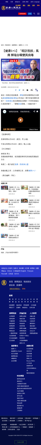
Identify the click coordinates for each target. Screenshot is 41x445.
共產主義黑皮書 (21, 400)
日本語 (10, 274)
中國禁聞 (12, 321)
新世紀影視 (11, 429)
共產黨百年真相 (21, 383)
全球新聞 (12, 316)
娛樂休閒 (30, 346)
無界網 (4, 429)
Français (30, 271)
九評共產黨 (20, 391)
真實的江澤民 (21, 393)
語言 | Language (35, 2)
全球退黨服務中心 (15, 427)
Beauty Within (31, 361)
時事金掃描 (23, 321)
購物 (23, 289)
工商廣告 (19, 410)
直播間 (19, 285)
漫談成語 (32, 326)
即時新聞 (26, 305)
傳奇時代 (19, 381)
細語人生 (22, 343)
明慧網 (25, 427)
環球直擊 (12, 318)
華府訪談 (12, 331)
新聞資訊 (18, 282)
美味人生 (29, 358)
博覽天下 (11, 307)
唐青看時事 (23, 333)
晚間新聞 (12, 323)
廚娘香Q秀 (30, 365)
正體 (23, 2)
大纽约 (10, 268)
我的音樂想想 (31, 373)
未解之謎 (32, 316)
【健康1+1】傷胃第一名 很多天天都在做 (14, 202)
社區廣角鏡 (12, 335)
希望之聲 (4, 427)
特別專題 (20, 376)
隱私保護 (28, 418)
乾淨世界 (30, 424)
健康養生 (14, 45)
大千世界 (29, 363)
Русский (4, 274)
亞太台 (9, 271)
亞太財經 (12, 340)
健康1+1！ (32, 171)
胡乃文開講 (14, 353)
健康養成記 (14, 356)
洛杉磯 (21, 268)
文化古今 (32, 331)
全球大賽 (32, 307)
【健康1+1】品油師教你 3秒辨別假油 (34, 213)
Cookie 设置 (20, 442)
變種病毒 (9, 98)
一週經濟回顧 (13, 333)
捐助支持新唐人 (15, 289)
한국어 (16, 274)
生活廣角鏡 (30, 348)
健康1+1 (21, 45)
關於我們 (12, 418)
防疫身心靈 (24, 164)
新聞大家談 (23, 316)
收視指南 (20, 418)
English (23, 271)
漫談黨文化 (20, 405)
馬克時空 (22, 338)
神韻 (7, 2)
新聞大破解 (23, 328)
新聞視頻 (12, 313)
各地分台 (17, 2)
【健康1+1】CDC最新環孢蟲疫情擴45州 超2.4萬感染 (34, 226)
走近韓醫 (14, 361)
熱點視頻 (19, 305)
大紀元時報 (22, 424)
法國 (37, 268)
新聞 (10, 296)
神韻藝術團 (13, 424)
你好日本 (29, 351)
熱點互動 (22, 318)
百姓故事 (19, 403)
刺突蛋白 (9, 101)
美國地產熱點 (34, 333)
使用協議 (35, 418)
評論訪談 (23, 313)
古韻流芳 (32, 321)
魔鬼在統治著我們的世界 (24, 388)
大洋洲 (27, 268)
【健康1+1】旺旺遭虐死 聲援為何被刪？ (34, 202)
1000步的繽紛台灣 (31, 369)
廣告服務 (12, 420)
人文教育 (33, 313)
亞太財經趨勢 (13, 338)
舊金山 (3, 271)
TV (30, 13)
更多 (18, 429)
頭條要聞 (11, 305)
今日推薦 (33, 305)
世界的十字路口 (24, 335)
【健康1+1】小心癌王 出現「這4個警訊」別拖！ (14, 189)
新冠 (4, 98)
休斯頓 (32, 268)
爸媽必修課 (33, 328)
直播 (16, 164)
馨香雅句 (32, 323)
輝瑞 (21, 95)
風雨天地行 (20, 398)
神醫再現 (14, 358)
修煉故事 (19, 408)
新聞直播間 (23, 13)
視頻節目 (7, 45)
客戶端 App (28, 420)
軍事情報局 (23, 331)
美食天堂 (29, 356)
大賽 (11, 2)
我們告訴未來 (21, 379)
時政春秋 (22, 323)
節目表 (12, 285)
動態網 (31, 427)
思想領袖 (22, 326)
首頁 (2, 45)
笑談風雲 (32, 318)
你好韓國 (29, 353)
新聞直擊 (12, 326)
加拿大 (15, 268)
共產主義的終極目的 (23, 386)
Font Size (31, 89)
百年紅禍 (19, 396)
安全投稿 (4, 420)
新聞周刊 (12, 328)
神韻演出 (25, 307)
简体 (27, 2)
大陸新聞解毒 (24, 340)
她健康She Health (16, 351)
